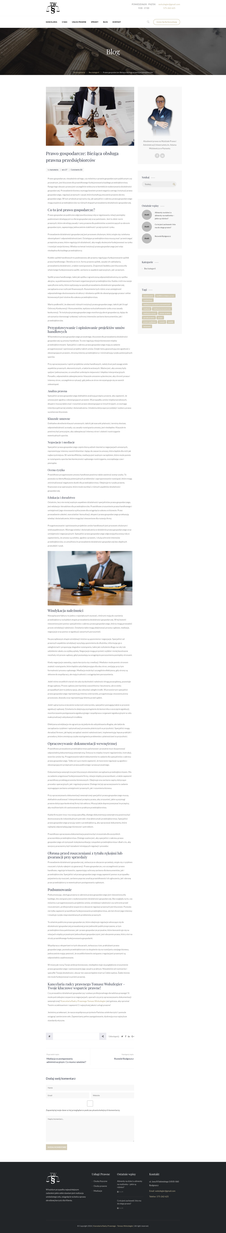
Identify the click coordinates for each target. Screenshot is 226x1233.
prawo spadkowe (149, 322)
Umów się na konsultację (166, 22)
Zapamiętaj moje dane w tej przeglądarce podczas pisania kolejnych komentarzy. (83, 1110)
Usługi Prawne (79, 22)
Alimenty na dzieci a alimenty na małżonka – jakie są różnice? (164, 215)
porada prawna (148, 318)
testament (147, 326)
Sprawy (94, 22)
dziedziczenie (148, 296)
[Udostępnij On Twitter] (122, 1036)
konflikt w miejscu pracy (165, 296)
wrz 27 (64, 169)
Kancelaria (51, 22)
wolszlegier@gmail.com (169, 4)
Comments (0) (76, 169)
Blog (105, 22)
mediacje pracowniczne (162, 309)
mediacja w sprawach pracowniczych (156, 305)
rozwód (162, 322)
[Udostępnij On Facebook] (125, 1036)
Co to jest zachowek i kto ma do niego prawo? (165, 226)
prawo (160, 318)
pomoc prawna (164, 313)
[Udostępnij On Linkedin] (129, 1036)
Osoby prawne (100, 1186)
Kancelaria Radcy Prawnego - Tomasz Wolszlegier (113, 1226)
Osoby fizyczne (100, 1181)
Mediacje (98, 1190)
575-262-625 (169, 8)
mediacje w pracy (149, 313)
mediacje (146, 309)
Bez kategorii (150, 268)
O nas (64, 22)
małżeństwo (147, 300)
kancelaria (54, 169)
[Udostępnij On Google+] (132, 1036)
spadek (170, 322)
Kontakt (117, 22)
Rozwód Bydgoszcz (163, 236)
